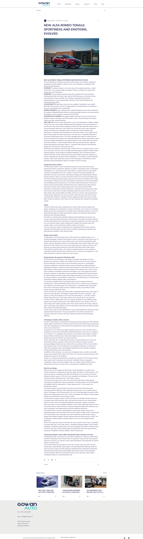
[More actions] (98, 21)
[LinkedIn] (124, 538)
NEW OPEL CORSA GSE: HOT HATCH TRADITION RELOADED (46, 491)
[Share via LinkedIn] (52, 460)
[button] (104, 10)
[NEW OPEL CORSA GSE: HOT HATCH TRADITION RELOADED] (47, 482)
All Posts (38, 10)
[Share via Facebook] (44, 460)
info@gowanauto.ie (27, 516)
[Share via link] (55, 460)
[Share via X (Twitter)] (48, 460)
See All (105, 472)
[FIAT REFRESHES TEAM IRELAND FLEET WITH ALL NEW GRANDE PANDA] (95, 482)
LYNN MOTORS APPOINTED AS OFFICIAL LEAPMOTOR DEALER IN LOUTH (71, 491)
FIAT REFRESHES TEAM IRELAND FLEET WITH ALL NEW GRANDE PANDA (95, 491)
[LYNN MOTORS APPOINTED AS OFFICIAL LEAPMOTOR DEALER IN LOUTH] (71, 482)
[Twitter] (129, 538)
